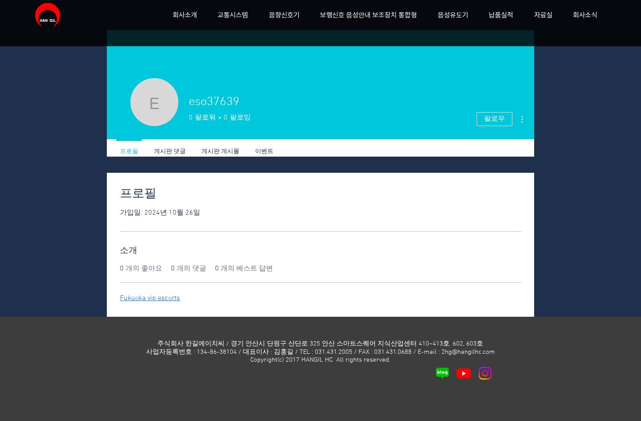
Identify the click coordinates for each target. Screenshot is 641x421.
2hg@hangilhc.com (468, 352)
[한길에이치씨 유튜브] (463, 373)
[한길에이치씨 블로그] (442, 373)
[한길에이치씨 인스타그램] (485, 373)
